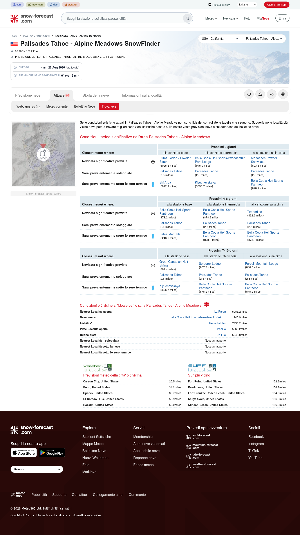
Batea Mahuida (170, 234)
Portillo (221, 329)
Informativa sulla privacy (51, 515)
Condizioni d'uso (21, 515)
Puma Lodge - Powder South (175, 160)
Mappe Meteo (93, 443)
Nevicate (229, 18)
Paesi (14, 35)
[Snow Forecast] (31, 18)
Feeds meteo (143, 464)
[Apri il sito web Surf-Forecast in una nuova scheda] (17, 4)
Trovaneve (109, 106)
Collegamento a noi (108, 494)
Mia (263, 18)
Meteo (209, 18)
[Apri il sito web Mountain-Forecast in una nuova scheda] (35, 4)
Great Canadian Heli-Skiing (174, 263)
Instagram (256, 443)
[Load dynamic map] (43, 154)
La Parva (220, 311)
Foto (247, 18)
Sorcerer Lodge (210, 263)
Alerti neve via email (149, 443)
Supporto (59, 494)
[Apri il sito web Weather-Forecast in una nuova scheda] (71, 4)
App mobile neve (146, 450)
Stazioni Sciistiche (96, 436)
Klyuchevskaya (205, 182)
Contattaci (80, 494)
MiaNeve (89, 471)
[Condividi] (272, 94)
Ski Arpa (165, 182)
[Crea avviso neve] (260, 94)
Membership (143, 436)
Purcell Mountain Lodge (261, 263)
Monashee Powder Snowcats (264, 160)
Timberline (254, 211)
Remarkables (217, 323)
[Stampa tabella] (283, 94)
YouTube (255, 457)
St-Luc (221, 335)
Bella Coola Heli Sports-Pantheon (267, 182)
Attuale (59, 95)
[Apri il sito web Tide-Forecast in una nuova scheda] (53, 4)
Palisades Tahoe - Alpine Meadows (78, 35)
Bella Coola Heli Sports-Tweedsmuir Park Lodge (220, 160)
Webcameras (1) (28, 106)
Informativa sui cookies (86, 515)
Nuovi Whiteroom (95, 457)
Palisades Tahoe (171, 171)
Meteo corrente (57, 106)
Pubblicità (39, 494)
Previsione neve (27, 95)
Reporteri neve (144, 457)
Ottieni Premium (276, 4)
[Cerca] (187, 18)
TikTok (253, 450)
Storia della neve (96, 95)
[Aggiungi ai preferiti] (249, 94)
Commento (137, 494)
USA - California (36, 35)
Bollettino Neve (84, 106)
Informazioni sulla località (142, 95)
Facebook (256, 436)
